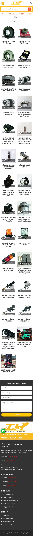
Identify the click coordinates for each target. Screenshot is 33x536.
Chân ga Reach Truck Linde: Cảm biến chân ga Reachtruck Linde (8, 140)
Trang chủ (4, 14)
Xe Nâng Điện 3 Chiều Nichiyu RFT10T (8, 371)
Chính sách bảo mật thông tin (10, 500)
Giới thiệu (12, 434)
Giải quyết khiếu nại (8, 507)
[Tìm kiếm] (29, 9)
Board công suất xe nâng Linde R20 (8, 90)
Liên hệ (20, 438)
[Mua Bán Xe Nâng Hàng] (16, 3)
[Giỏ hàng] (31, 3)
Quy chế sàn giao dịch (8, 521)
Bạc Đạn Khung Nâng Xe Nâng (8, 66)
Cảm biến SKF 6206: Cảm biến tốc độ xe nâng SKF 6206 (24, 192)
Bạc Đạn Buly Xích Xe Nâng (8, 42)
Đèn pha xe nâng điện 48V (24, 244)
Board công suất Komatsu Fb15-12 (24, 66)
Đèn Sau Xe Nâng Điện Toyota (8, 269)
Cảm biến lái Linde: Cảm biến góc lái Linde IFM (8, 167)
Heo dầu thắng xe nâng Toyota (24, 320)
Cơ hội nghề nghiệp (8, 518)
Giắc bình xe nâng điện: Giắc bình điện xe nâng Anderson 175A (24, 271)
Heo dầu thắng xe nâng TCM (8, 320)
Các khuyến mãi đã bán (9, 524)
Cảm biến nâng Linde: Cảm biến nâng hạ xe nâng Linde (8, 193)
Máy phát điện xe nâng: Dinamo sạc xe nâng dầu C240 (24, 219)
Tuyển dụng (4, 438)
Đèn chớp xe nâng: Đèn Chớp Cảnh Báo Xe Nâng (8, 244)
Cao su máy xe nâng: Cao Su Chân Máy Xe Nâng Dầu (8, 219)
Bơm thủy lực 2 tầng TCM (24, 90)
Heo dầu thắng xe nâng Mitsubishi (24, 296)
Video (25, 434)
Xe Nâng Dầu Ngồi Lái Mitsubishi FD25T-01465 (24, 344)
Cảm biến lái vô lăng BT (24, 166)
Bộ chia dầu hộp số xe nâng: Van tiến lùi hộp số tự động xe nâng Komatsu (8, 345)
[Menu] (2, 3)
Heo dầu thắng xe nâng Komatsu (8, 296)
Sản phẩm (13, 438)
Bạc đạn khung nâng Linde (24, 42)
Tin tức (19, 434)
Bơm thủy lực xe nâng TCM (8, 113)
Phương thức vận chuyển (9, 503)
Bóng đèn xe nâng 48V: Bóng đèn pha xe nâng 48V (24, 114)
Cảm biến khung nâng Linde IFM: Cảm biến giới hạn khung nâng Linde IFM (25, 140)
